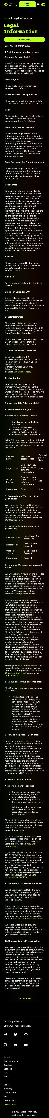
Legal (7, 1085)
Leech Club (10, 1093)
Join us (8, 1069)
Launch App (10, 1104)
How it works (11, 1061)
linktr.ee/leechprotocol (18, 1026)
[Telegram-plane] (5, 1034)
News (6, 1096)
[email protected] (22, 371)
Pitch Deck (10, 1100)
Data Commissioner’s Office (20, 876)
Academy (8, 1089)
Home (7, 18)
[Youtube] (26, 1045)
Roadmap (8, 1065)
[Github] (5, 1045)
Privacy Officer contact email (24, 671)
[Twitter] (15, 1034)
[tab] (24, 39)
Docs (6, 1077)
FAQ (5, 1073)
